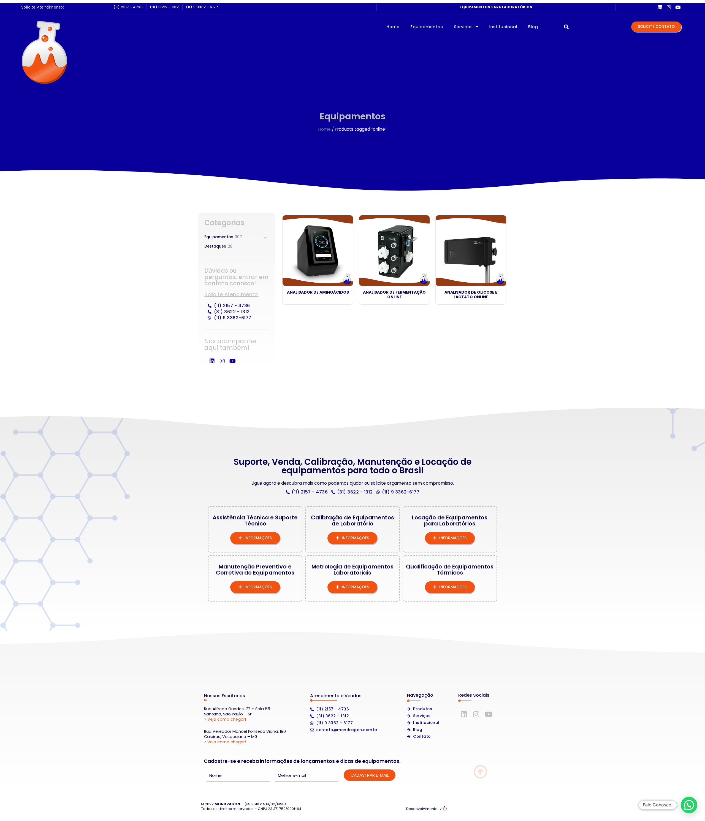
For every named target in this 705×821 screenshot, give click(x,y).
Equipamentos (427, 26)
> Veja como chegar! (225, 719)
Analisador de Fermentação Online (394, 294)
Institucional (503, 26)
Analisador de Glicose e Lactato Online (470, 294)
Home (393, 26)
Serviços (463, 26)
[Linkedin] (660, 7)
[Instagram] (669, 7)
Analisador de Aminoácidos (318, 292)
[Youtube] (678, 7)
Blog (533, 26)
